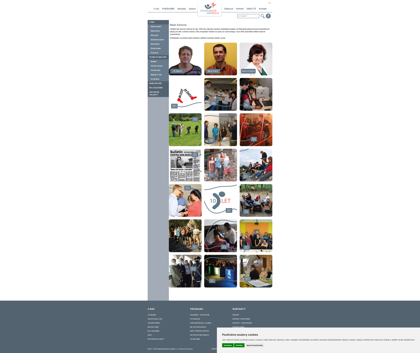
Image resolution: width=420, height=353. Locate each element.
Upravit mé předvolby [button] (255, 345)
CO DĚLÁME (152, 315)
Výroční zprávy (157, 66)
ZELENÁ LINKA (195, 339)
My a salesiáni (155, 88)
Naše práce (155, 31)
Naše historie (155, 83)
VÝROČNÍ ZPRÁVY (154, 323)
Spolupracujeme (157, 40)
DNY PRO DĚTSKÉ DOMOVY (199, 335)
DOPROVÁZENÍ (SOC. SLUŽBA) (200, 323)
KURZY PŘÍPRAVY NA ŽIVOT (199, 331)
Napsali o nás (156, 75)
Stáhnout (228, 8)
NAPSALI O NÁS (153, 327)
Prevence (154, 53)
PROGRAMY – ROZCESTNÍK (199, 315)
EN (270, 3)
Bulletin (154, 61)
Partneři (240, 8)
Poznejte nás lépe (157, 57)
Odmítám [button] (239, 345)
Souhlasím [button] (228, 345)
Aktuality (181, 8)
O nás (156, 8)
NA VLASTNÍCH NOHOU (198, 327)
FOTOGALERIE (195, 319)
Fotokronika (155, 70)
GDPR (150, 335)
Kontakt (263, 8)
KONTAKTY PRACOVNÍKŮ (241, 319)
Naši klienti (155, 44)
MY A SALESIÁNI (153, 331)
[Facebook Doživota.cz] (268, 16)
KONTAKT (236, 315)
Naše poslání (156, 26)
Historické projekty (154, 93)
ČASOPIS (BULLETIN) (155, 319)
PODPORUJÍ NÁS (238, 327)
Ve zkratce (155, 79)
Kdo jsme (154, 35)
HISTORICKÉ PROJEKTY (156, 339)
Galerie (192, 8)
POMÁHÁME (168, 8)
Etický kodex (156, 48)
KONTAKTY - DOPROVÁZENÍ (242, 323)
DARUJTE (251, 8)
